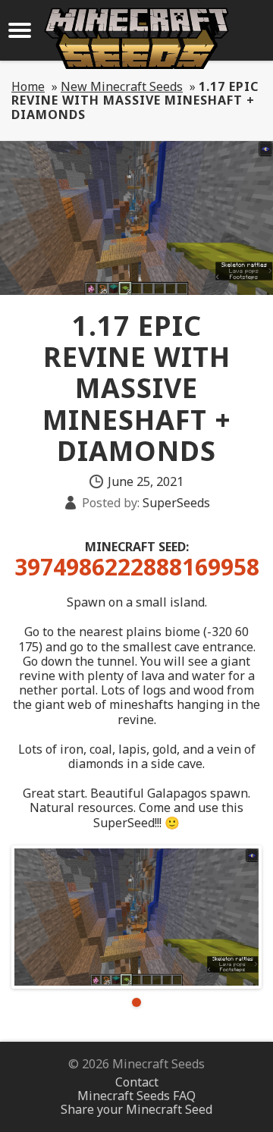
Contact (136, 1082)
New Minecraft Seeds (122, 86)
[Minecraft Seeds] (136, 38)
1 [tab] (136, 1002)
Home (28, 86)
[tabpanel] (136, 917)
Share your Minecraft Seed (136, 1109)
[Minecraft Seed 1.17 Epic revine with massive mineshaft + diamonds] (136, 917)
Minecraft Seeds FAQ (136, 1095)
